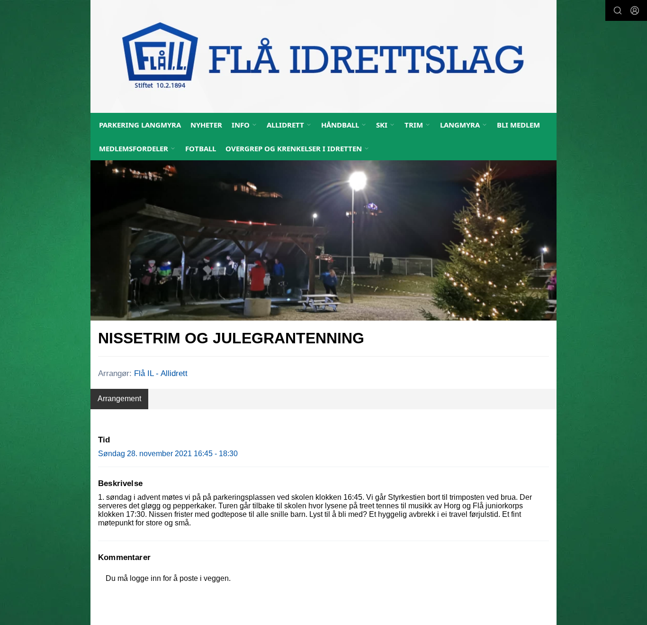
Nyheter (206, 124)
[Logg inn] (634, 10)
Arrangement (119, 399)
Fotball (200, 148)
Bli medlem (518, 124)
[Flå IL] (323, 56)
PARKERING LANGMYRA (140, 124)
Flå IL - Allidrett (161, 373)
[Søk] (617, 10)
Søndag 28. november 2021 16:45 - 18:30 (168, 454)
